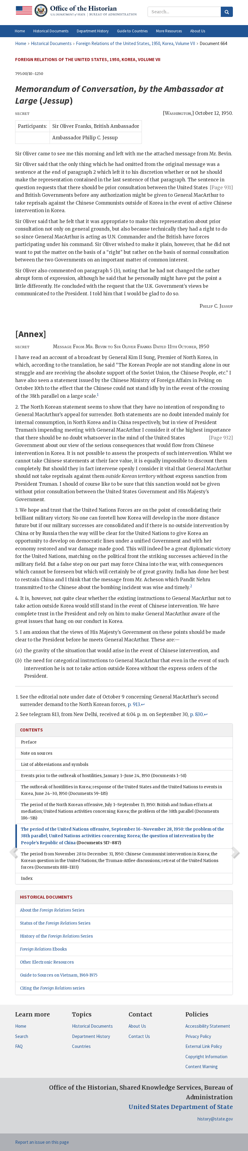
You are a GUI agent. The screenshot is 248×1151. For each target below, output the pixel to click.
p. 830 (196, 714)
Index (27, 878)
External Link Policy (203, 1046)
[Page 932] (221, 438)
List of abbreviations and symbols (54, 764)
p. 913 (134, 704)
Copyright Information (206, 1056)
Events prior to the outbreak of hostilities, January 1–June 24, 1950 (103, 775)
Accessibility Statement (207, 1026)
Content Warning (201, 1066)
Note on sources (36, 753)
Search (21, 1036)
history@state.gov (215, 1119)
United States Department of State (181, 1106)
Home (20, 1026)
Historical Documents (92, 1026)
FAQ (19, 1046)
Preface (29, 742)
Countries (81, 1046)
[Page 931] (221, 187)
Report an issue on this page (42, 1142)
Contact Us (139, 1036)
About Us (137, 1026)
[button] (51, 31)
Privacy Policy (198, 1036)
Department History (91, 1036)
